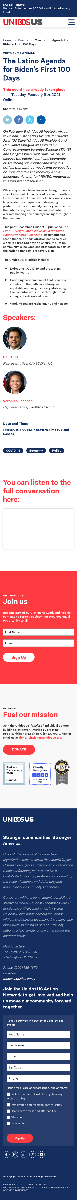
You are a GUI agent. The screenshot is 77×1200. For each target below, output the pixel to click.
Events (23, 40)
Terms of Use (37, 1184)
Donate (19, 749)
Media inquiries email (19, 979)
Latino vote (17, 1123)
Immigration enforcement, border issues (36, 1105)
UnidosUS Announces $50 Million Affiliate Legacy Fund (36, 10)
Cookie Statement (15, 1190)
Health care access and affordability (33, 1111)
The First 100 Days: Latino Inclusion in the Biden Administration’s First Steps (35, 231)
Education (17, 1117)
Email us (9, 973)
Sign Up (18, 657)
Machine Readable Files (19, 1187)
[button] (71, 23)
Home (7, 40)
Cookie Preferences (54, 1187)
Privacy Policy (13, 1184)
